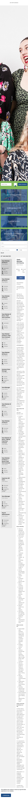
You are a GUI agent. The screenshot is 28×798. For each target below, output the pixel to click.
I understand (6, 795)
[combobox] (1, 184)
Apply (21, 277)
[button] (14, 195)
